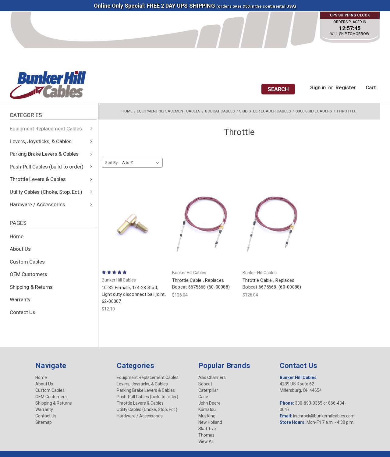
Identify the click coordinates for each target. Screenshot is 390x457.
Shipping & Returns (31, 287)
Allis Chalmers (212, 377)
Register (345, 87)
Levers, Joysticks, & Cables (41, 141)
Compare (132, 224)
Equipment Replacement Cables (46, 129)
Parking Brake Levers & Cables (44, 154)
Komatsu (207, 409)
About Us (20, 249)
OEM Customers (28, 274)
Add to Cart (134, 240)
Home (16, 236)
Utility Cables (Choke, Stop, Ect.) (46, 192)
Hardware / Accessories (37, 204)
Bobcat (205, 383)
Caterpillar (208, 390)
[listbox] (141, 162)
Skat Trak (207, 428)
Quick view (133, 207)
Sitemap (43, 422)
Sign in (318, 87)
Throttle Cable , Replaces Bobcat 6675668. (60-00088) (272, 284)
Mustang (206, 415)
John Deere (209, 403)
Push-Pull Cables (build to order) (46, 167)
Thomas (206, 435)
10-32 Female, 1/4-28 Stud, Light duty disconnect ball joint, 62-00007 (134, 294)
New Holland (210, 422)
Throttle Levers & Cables (38, 179)
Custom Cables (27, 262)
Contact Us (22, 312)
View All (206, 441)
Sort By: (112, 162)
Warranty (20, 299)
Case (203, 396)
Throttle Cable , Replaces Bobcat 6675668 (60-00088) (201, 284)
